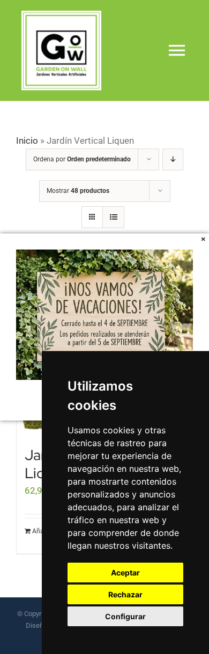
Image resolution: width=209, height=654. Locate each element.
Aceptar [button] (125, 572)
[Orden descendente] (172, 159)
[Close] (203, 239)
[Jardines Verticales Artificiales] (61, 15)
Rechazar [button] (125, 594)
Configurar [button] (125, 616)
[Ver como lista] (113, 217)
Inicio (27, 140)
